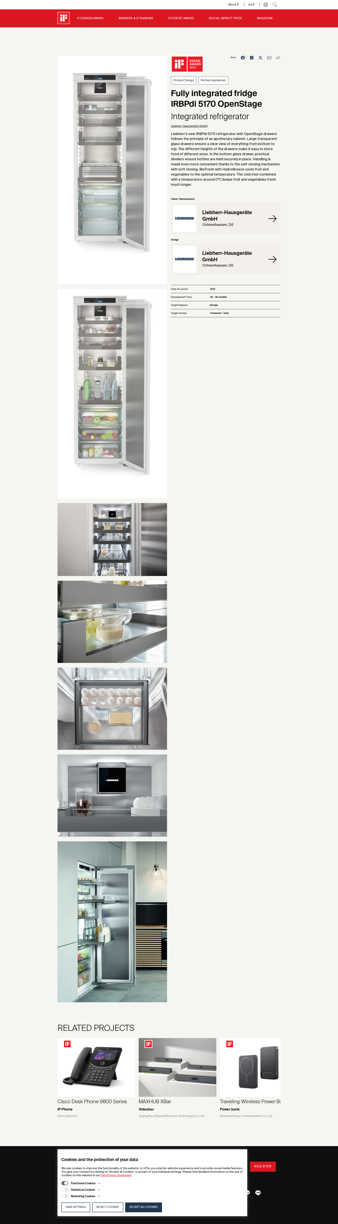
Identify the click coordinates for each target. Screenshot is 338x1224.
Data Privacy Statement (116, 1175)
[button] (266, 4)
